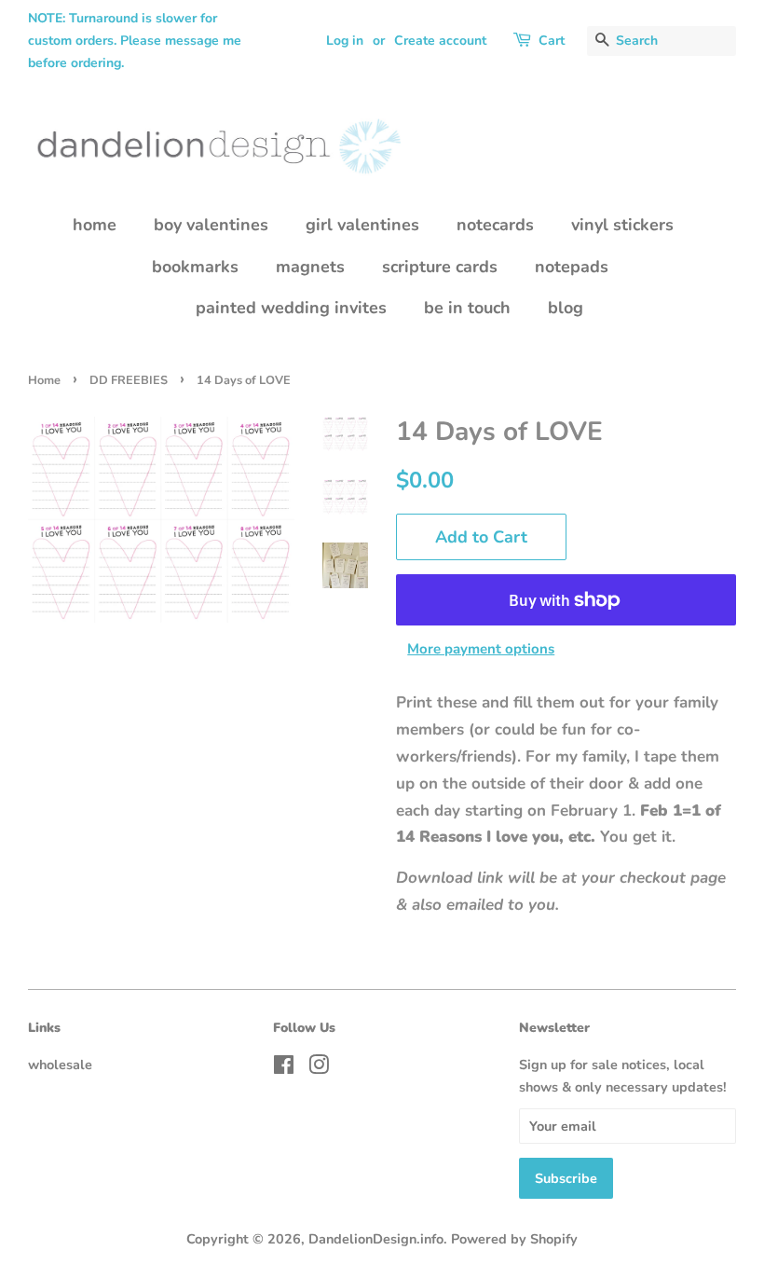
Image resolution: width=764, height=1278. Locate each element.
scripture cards (440, 266)
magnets (310, 266)
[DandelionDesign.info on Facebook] (283, 1068)
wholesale (60, 1064)
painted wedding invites (291, 307)
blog (565, 307)
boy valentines (211, 224)
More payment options (480, 648)
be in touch (467, 307)
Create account (440, 40)
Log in (344, 40)
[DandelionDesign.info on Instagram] (318, 1068)
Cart (552, 40)
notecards (495, 224)
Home (44, 380)
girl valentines (362, 224)
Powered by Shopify (514, 1239)
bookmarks (195, 266)
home (94, 224)
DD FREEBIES (128, 380)
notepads (571, 266)
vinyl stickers (622, 224)
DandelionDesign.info (375, 1239)
